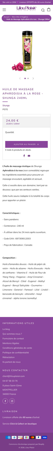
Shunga (6, 105)
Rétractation (9, 357)
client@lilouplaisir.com (14, 376)
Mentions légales (11, 343)
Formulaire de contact (13, 338)
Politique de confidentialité (16, 352)
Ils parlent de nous (11, 362)
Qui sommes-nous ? (12, 333)
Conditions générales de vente (17, 348)
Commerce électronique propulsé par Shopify (26, 444)
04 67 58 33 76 (10, 380)
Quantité (9, 132)
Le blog (6, 329)
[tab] (25, 78)
